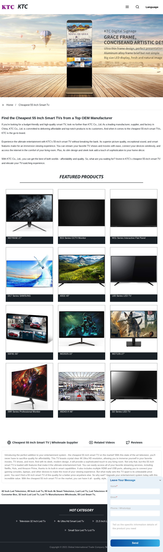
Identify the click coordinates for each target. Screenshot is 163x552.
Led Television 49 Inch (101, 491)
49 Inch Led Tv (35, 491)
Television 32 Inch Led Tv (32, 521)
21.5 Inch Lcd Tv (104, 521)
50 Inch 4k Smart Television (59, 491)
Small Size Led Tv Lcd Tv (81, 530)
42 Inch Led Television (14, 491)
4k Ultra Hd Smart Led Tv (70, 521)
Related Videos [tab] (104, 442)
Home (9, 105)
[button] (127, 7)
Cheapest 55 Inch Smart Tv (34, 105)
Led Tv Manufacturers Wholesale (58, 494)
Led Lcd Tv (82, 491)
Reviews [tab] (136, 442)
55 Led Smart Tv (86, 494)
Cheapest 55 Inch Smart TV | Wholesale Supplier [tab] (45, 442)
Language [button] (152, 7)
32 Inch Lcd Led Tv (28, 494)
